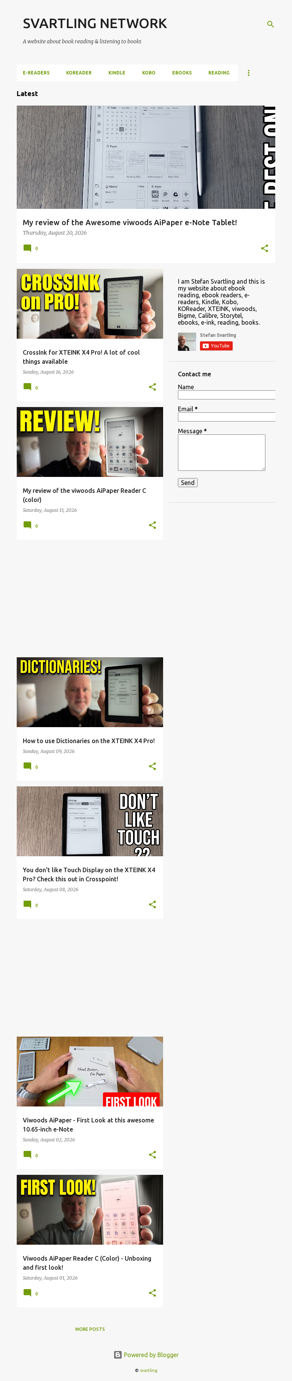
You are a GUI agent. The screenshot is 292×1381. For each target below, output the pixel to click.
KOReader (79, 72)
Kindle (116, 72)
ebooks (182, 72)
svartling (148, 1370)
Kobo (149, 72)
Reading (219, 72)
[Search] (270, 24)
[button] (264, 249)
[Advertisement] (87, 598)
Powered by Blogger (150, 1354)
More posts (90, 1329)
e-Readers (36, 72)
